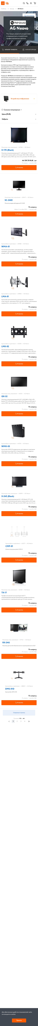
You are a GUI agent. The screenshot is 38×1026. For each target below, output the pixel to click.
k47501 (19, 444)
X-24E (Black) (7, 496)
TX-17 (4, 592)
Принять (19, 1020)
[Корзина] (35, 3)
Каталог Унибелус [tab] (11, 50)
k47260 (21, 147)
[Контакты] (27, 3)
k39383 (19, 244)
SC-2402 (9, 200)
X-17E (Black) (7, 150)
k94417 (24, 197)
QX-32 (4, 396)
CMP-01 (9, 546)
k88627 (23, 686)
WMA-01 (5, 246)
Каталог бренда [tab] (30, 50)
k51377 (23, 543)
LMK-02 (5, 346)
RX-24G (6, 642)
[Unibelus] (7, 3)
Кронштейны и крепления (8, 244)
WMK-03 (5, 446)
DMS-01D (9, 689)
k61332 (20, 590)
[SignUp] (31, 3)
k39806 (19, 294)
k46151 (20, 394)
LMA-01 (5, 296)
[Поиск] (24, 3)
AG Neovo (27, 147)
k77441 (21, 640)
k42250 (19, 344)
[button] (11, 109)
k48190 (21, 493)
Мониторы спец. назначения (9, 147)
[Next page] (29, 721)
